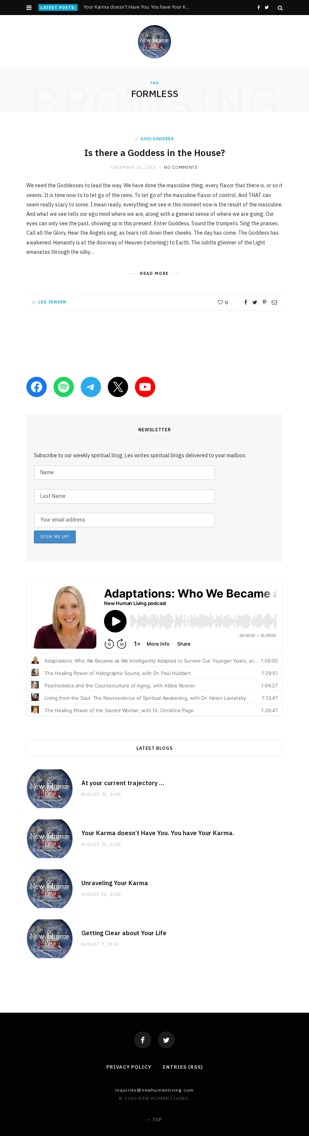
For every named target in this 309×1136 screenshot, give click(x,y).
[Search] (280, 8)
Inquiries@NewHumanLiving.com (154, 1090)
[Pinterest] (264, 302)
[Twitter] (166, 1039)
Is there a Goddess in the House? (154, 153)
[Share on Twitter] (254, 302)
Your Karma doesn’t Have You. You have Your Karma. (139, 7)
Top (156, 1119)
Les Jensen (52, 302)
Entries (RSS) (183, 1067)
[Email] (274, 302)
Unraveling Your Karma (114, 883)
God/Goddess (157, 138)
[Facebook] (142, 1039)
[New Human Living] (155, 42)
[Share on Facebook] (245, 302)
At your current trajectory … (122, 783)
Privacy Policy (128, 1067)
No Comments (180, 167)
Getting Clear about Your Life (124, 933)
